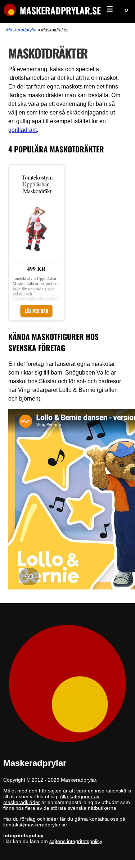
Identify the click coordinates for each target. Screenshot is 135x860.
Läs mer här (36, 311)
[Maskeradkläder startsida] (8, 10)
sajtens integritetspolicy (75, 841)
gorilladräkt (22, 130)
